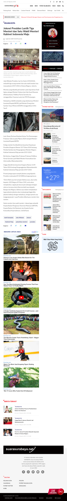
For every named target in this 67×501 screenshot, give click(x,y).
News (36, 6)
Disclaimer (49, 498)
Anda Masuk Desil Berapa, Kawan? (56, 227)
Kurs (5, 488)
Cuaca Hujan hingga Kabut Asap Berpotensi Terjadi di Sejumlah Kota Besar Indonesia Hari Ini (52, 94)
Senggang (22, 486)
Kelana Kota (16, 10)
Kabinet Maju (9, 222)
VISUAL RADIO (52, 46)
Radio (59, 6)
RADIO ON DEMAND (53, 43)
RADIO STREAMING (53, 40)
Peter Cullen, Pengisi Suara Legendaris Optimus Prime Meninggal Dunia (51, 81)
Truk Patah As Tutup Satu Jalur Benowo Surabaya (56, 151)
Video (54, 6)
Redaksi (41, 498)
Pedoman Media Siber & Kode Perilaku (25, 498)
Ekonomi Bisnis (41, 10)
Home (31, 6)
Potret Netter (8, 486)
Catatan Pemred (25, 10)
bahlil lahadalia (8, 217)
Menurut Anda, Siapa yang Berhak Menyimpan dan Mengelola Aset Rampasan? (51, 100)
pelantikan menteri (21, 222)
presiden (32, 222)
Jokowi (29, 217)
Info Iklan (58, 498)
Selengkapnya (59, 106)
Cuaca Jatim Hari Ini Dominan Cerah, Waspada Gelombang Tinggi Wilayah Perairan (52, 74)
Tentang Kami (7, 10)
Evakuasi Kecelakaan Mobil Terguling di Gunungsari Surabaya (56, 139)
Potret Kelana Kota (45, 6)
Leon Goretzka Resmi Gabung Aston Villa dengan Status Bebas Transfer (52, 87)
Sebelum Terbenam (55, 161)
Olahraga (49, 10)
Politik (33, 10)
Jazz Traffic (57, 10)
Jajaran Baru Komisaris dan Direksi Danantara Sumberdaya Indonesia (56, 208)
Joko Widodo (20, 217)
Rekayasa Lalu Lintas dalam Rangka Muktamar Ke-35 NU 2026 (57, 219)
